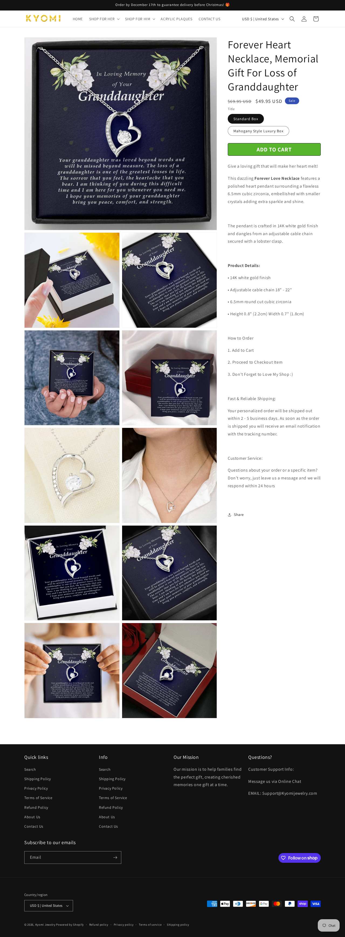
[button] (104, 19)
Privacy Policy (36, 788)
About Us (32, 816)
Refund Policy (36, 807)
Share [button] (239, 514)
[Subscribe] (115, 857)
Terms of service (150, 924)
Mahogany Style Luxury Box (258, 131)
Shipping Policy (37, 778)
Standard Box (245, 119)
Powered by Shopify (70, 924)
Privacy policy (124, 924)
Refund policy (98, 924)
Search (30, 769)
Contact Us (33, 826)
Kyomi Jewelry (45, 924)
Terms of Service (38, 797)
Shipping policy (178, 924)
